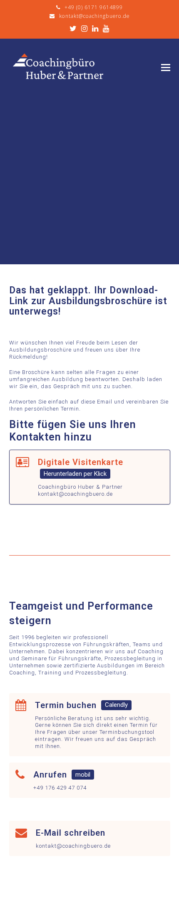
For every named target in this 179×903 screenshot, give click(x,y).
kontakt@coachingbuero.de (94, 16)
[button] (165, 68)
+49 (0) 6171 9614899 (94, 7)
